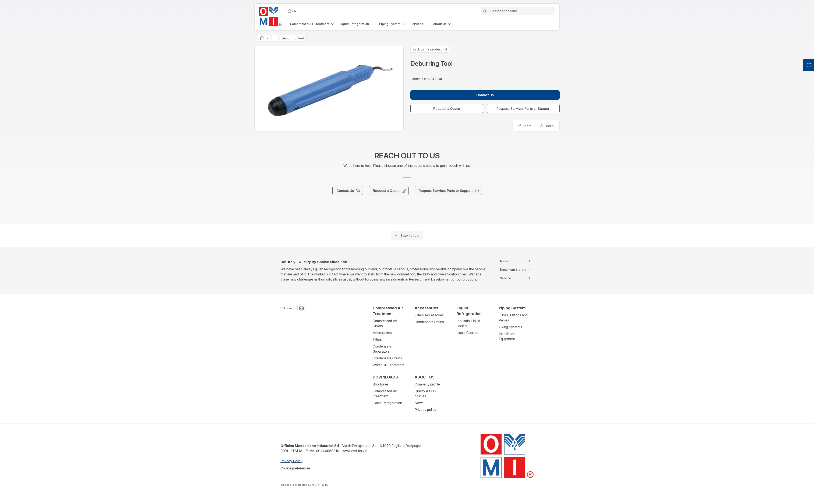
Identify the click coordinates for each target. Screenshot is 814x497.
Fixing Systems (510, 327)
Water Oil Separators (388, 365)
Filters (377, 339)
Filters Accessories (429, 315)
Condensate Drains (387, 358)
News (419, 403)
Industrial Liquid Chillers (468, 323)
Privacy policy (425, 410)
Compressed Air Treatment (385, 393)
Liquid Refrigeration (387, 403)
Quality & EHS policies (425, 393)
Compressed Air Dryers (385, 323)
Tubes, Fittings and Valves (513, 317)
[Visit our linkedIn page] (301, 308)
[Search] (484, 11)
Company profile (427, 384)
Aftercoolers (382, 333)
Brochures (381, 384)
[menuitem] (312, 24)
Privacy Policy (291, 461)
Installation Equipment (507, 336)
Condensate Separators (382, 348)
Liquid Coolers (467, 333)
